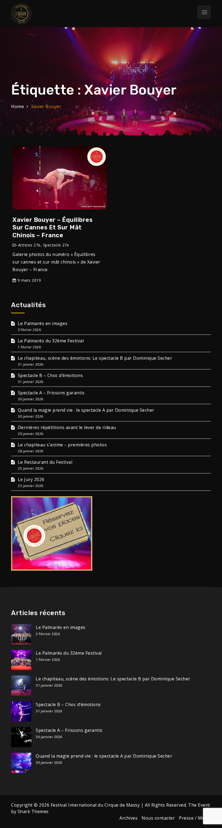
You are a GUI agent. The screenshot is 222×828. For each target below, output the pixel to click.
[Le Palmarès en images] (21, 634)
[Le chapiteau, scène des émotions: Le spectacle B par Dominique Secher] (21, 686)
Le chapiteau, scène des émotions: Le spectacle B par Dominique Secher (95, 358)
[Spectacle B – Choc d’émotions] (21, 711)
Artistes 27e (29, 245)
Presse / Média (195, 818)
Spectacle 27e (56, 245)
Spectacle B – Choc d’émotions (50, 375)
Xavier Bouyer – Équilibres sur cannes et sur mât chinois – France (52, 227)
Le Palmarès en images (42, 323)
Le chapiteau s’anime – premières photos (62, 445)
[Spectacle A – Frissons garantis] (21, 737)
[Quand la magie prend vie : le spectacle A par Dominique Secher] (21, 763)
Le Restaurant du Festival (45, 462)
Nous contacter (158, 818)
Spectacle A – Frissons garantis (51, 393)
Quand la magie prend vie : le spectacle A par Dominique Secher (86, 410)
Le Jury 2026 (31, 479)
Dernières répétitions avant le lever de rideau (67, 427)
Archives (128, 818)
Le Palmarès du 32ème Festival (51, 341)
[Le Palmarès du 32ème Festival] (21, 660)
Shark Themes (33, 811)
